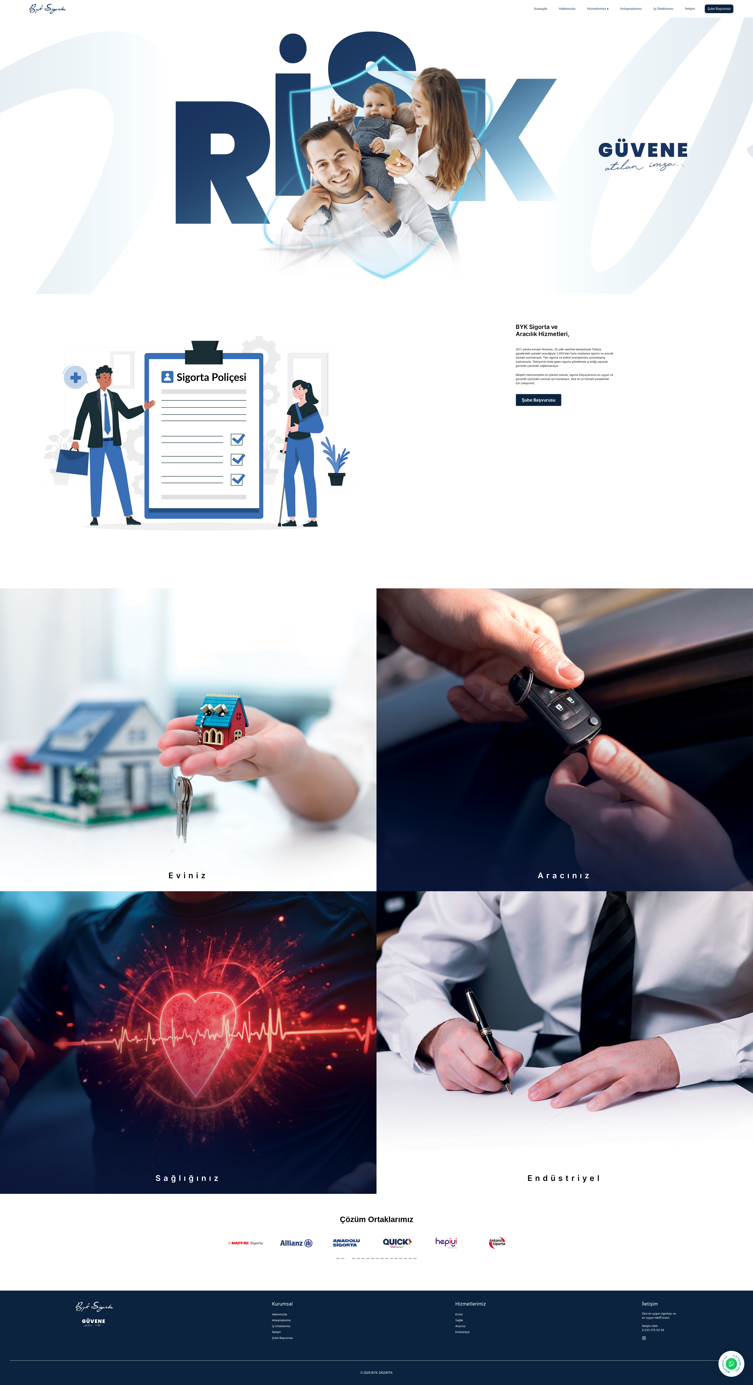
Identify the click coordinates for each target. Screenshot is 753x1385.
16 (410, 1258)
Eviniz (459, 1314)
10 (382, 1258)
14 (400, 1258)
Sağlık (459, 1320)
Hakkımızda (567, 8)
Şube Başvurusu (719, 8)
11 (386, 1258)
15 (405, 1258)
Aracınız (460, 1326)
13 (396, 1258)
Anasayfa (540, 8)
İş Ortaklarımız (663, 8)
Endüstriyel (462, 1332)
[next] (524, 1248)
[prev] (229, 1248)
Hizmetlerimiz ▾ (597, 8)
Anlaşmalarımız (631, 8)
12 (391, 1258)
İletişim (690, 8)
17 (415, 1258)
